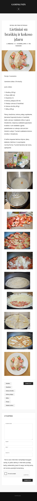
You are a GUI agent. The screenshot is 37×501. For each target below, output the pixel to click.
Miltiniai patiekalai (21, 25)
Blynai (12, 25)
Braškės (8, 383)
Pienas (7, 401)
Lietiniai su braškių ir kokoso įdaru (18, 34)
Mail (7, 447)
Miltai (7, 398)
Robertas (10, 43)
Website (7, 452)
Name (7, 441)
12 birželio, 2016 (21, 43)
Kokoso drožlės (10, 391)
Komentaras (9, 423)
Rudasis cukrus (9, 405)
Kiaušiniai (8, 387)
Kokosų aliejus (9, 394)
